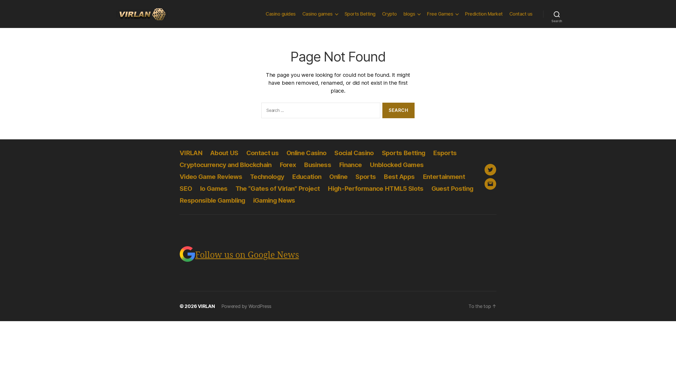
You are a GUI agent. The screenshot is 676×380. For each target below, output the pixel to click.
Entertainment (444, 176)
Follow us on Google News (247, 255)
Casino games (317, 14)
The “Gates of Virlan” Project (278, 188)
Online (338, 176)
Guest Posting (452, 188)
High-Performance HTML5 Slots (375, 188)
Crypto (389, 14)
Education (306, 176)
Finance (350, 165)
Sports (365, 176)
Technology (267, 176)
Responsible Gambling (212, 200)
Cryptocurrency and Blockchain (226, 165)
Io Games (214, 188)
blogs (409, 14)
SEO (186, 188)
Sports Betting (360, 14)
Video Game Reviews (211, 176)
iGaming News (274, 200)
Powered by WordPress (246, 306)
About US (224, 153)
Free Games (440, 14)
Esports (445, 153)
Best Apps (399, 176)
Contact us (521, 14)
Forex (288, 165)
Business (317, 165)
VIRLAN (191, 153)
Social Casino (354, 153)
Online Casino (306, 153)
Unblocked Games (397, 165)
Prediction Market (484, 14)
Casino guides (281, 14)
